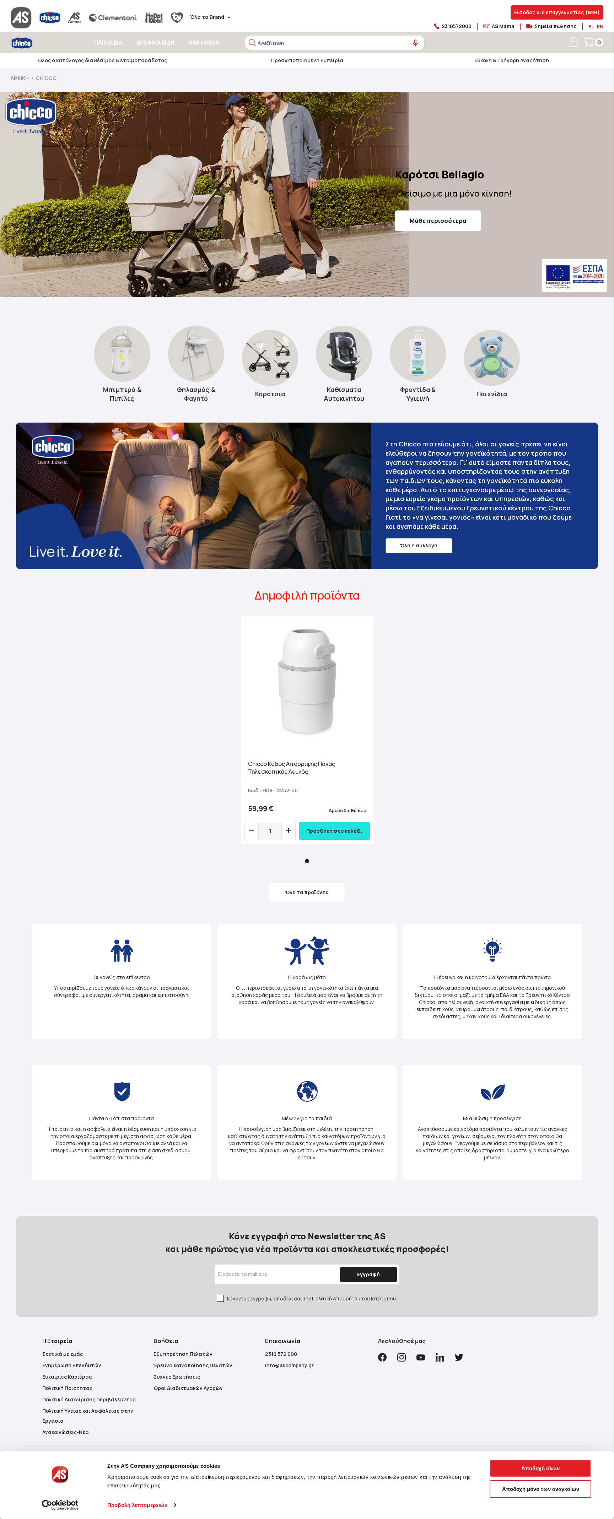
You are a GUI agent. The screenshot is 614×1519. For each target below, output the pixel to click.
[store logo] (42, 43)
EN (600, 26)
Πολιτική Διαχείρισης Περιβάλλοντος (88, 1399)
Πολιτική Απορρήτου (336, 1298)
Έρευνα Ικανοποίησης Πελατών (193, 1365)
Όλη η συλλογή (418, 545)
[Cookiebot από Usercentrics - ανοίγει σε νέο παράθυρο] (60, 1505)
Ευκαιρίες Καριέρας (67, 1376)
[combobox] (334, 43)
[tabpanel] (307, 730)
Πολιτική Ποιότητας (67, 1388)
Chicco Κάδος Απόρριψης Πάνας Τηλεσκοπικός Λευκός (291, 768)
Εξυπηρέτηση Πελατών (183, 1354)
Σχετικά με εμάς (62, 1354)
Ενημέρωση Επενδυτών (71, 1365)
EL (591, 26)
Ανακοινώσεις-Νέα (65, 1432)
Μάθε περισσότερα (438, 221)
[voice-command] (415, 43)
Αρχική (20, 78)
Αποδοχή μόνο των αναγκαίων (540, 1489)
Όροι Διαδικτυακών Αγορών (188, 1388)
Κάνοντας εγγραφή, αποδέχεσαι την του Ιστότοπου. (312, 1298)
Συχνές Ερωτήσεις (177, 1376)
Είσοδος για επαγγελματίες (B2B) (557, 12)
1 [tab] (307, 861)
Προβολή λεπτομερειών (137, 1505)
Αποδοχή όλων (540, 1468)
